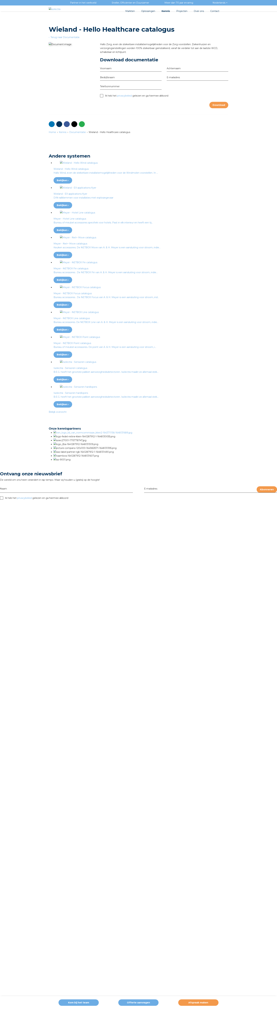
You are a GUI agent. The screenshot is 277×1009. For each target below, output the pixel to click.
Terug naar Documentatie (65, 37)
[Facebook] (67, 124)
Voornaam (106, 68)
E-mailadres (150, 488)
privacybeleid (124, 95)
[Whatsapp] (82, 124)
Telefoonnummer (110, 86)
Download (219, 105)
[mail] (59, 124)
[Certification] (93, 432)
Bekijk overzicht (58, 411)
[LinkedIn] (52, 124)
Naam (3, 488)
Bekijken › (63, 180)
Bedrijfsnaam (107, 77)
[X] (74, 124)
